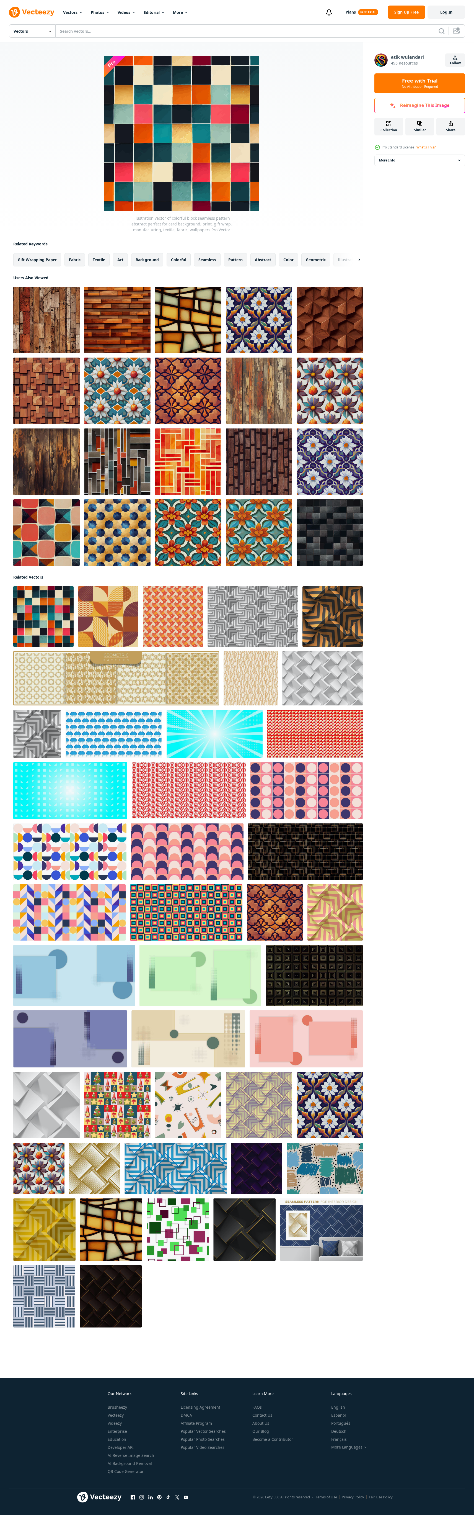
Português (340, 1423)
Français (339, 1439)
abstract (263, 259)
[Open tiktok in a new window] (168, 1497)
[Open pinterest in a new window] (159, 1497)
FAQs (257, 1407)
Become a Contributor (272, 1439)
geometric (316, 259)
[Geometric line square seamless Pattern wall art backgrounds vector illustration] (44, 1296)
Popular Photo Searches (203, 1439)
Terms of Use (326, 1497)
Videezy (115, 1423)
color (288, 259)
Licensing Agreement (200, 1407)
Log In (446, 12)
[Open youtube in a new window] (186, 1497)
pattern (235, 259)
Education (117, 1439)
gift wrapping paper (37, 259)
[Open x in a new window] (177, 1497)
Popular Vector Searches (203, 1431)
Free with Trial (420, 83)
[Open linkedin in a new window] (150, 1497)
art (120, 259)
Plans (351, 12)
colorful (178, 259)
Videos (124, 12)
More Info (387, 160)
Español (338, 1415)
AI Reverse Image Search (131, 1455)
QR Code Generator (126, 1471)
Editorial (152, 12)
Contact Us (262, 1415)
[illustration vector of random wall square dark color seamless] (330, 532)
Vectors (70, 12)
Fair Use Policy (381, 1497)
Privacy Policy (353, 1497)
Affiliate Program (196, 1423)
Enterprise (117, 1431)
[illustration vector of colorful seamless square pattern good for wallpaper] (46, 532)
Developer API (121, 1447)
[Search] (441, 31)
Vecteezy (116, 1415)
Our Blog (260, 1431)
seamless (207, 259)
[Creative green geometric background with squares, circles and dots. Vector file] (200, 975)
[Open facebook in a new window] (133, 1497)
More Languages (346, 1447)
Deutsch (338, 1431)
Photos (97, 12)
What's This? (426, 147)
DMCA (186, 1415)
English (338, 1407)
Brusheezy (117, 1407)
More (178, 12)
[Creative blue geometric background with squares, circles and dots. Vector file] (74, 975)
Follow (455, 63)
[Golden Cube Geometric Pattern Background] (251, 678)
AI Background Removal (130, 1463)
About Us (260, 1423)
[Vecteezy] (31, 12)
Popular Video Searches (202, 1447)
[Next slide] (354, 259)
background (147, 259)
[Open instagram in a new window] (141, 1497)
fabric (75, 259)
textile (99, 259)
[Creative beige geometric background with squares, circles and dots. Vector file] (188, 1038)
